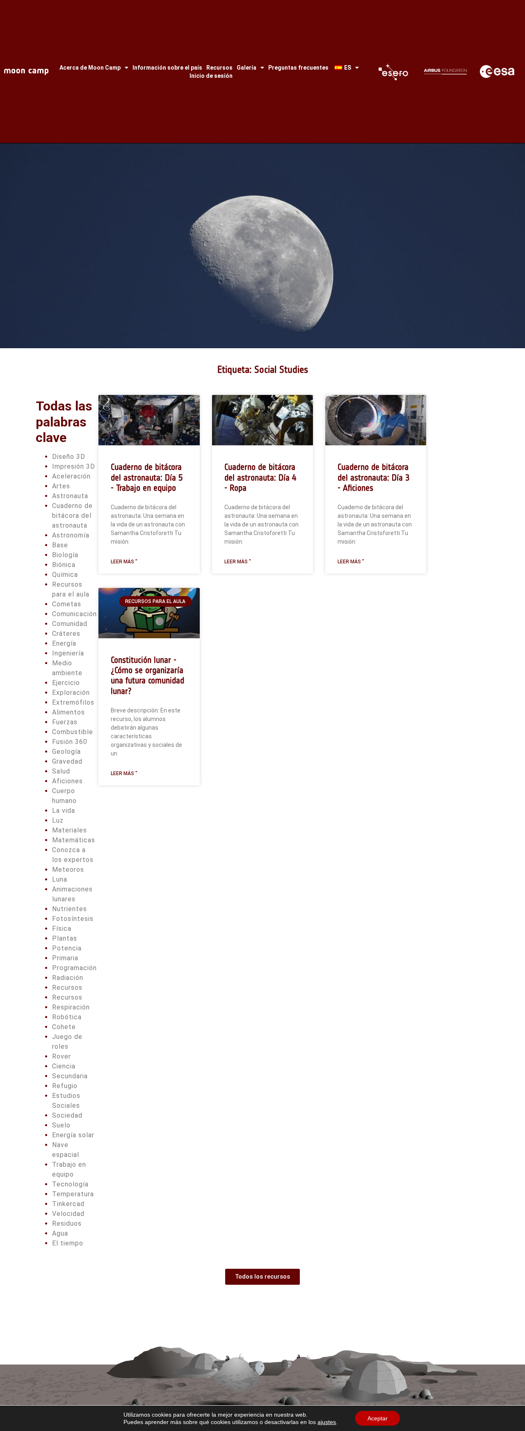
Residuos (67, 1223)
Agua (60, 1233)
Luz (58, 820)
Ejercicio (66, 683)
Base (60, 545)
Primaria (65, 958)
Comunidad (69, 624)
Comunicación (74, 614)
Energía (64, 643)
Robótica (67, 1017)
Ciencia (63, 1066)
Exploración (71, 692)
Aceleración (71, 476)
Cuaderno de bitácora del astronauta (72, 515)
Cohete (64, 1027)
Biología (65, 555)
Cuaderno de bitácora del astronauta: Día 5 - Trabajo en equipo (147, 477)
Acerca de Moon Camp (90, 67)
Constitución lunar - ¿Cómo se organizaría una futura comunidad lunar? (147, 675)
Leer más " (124, 562)
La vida (63, 810)
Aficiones (67, 781)
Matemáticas (73, 840)
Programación (74, 968)
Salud (61, 771)
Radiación (67, 978)
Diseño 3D (68, 456)
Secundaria (70, 1076)
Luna (59, 879)
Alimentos (68, 712)
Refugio (65, 1086)
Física (61, 928)
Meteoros (68, 869)
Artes (61, 486)
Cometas (66, 604)
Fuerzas (65, 722)
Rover (61, 1056)
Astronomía (70, 535)
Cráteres (66, 633)
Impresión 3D (73, 466)
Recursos (219, 67)
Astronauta (70, 496)
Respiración (71, 1007)
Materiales (69, 830)
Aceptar (378, 1418)
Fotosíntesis (73, 919)
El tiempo (67, 1243)
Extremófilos (73, 702)
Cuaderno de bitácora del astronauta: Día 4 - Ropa (260, 477)
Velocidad (68, 1214)
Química (65, 574)
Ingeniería (68, 653)
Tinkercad (68, 1204)
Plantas (64, 938)
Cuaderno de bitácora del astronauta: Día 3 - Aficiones (374, 477)
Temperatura (73, 1194)
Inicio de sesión (211, 76)
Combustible (72, 732)
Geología (66, 751)
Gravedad (67, 761)
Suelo (61, 1125)
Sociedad (67, 1115)
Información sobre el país (167, 67)
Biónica (63, 565)
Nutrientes (69, 909)
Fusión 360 (69, 742)
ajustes (326, 1422)
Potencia (67, 948)
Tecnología (70, 1184)
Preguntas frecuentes (298, 67)
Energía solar (73, 1135)
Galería (246, 67)
